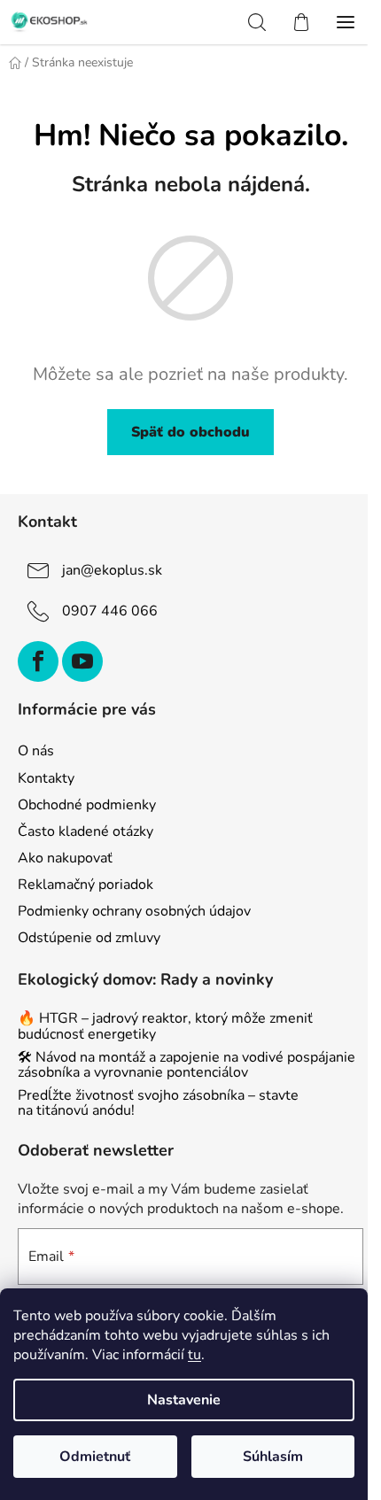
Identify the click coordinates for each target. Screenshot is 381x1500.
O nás (36, 751)
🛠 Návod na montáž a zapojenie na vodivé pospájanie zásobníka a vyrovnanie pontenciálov (186, 1065)
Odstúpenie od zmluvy (89, 937)
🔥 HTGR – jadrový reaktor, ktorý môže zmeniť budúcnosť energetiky (165, 1026)
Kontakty (46, 778)
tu (194, 1355)
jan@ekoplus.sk (112, 570)
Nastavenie (184, 1400)
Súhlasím (273, 1456)
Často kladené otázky (85, 831)
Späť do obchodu (190, 432)
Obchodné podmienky (87, 805)
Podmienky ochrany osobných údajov (134, 911)
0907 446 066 (110, 611)
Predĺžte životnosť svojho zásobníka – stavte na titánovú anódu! (158, 1103)
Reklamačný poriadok (85, 884)
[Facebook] (38, 661)
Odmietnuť (94, 1456)
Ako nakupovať (65, 858)
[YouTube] (82, 661)
